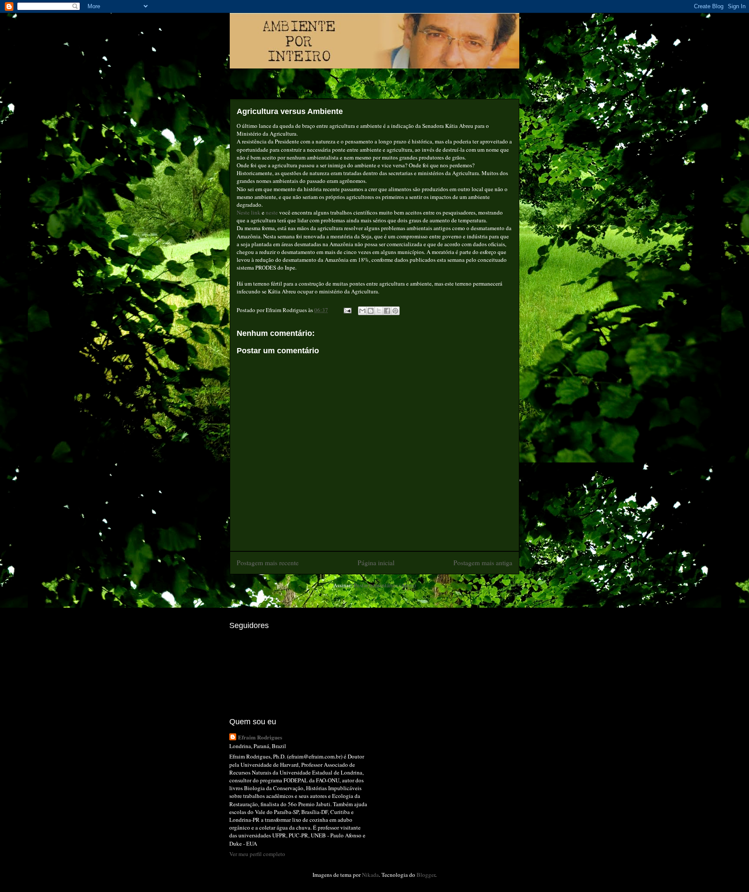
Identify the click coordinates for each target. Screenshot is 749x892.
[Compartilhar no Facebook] (387, 310)
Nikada (370, 875)
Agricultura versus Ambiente (290, 111)
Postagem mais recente (268, 562)
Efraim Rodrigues (260, 737)
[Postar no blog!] (370, 310)
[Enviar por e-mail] (362, 310)
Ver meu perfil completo (257, 854)
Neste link (249, 212)
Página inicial (376, 562)
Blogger (426, 875)
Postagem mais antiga (482, 562)
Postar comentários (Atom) (385, 585)
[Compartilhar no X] (378, 310)
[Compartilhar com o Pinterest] (395, 310)
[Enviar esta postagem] (347, 310)
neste (272, 212)
